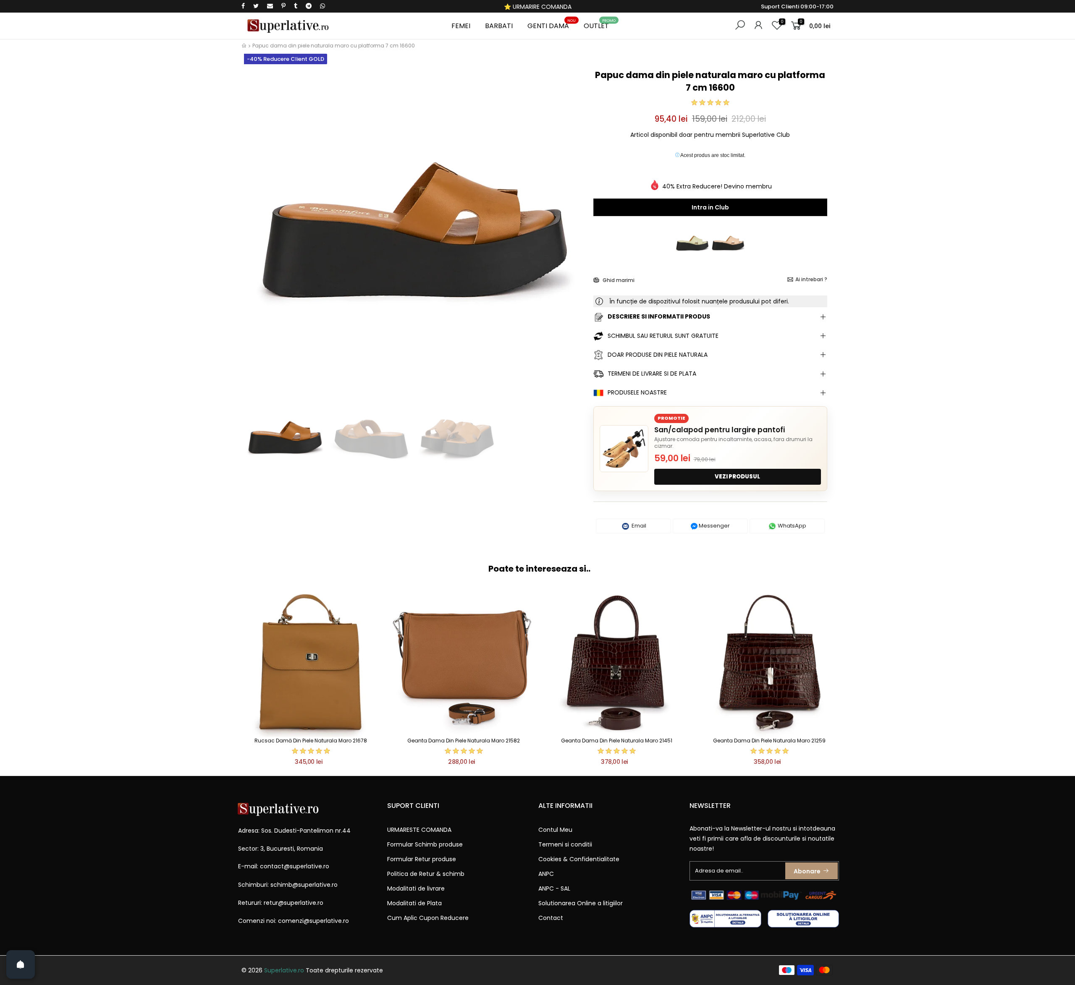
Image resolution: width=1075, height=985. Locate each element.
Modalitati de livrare (416, 888)
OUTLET (600, 24)
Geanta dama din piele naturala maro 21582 (463, 740)
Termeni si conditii (565, 844)
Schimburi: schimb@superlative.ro (288, 884)
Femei (460, 26)
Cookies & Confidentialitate (578, 859)
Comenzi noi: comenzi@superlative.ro (293, 921)
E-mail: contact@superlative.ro (283, 866)
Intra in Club (710, 207)
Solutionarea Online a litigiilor (580, 903)
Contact (550, 918)
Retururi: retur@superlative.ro (280, 903)
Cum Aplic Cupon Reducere (428, 918)
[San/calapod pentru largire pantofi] (624, 448)
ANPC (546, 874)
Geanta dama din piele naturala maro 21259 (769, 740)
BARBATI (499, 26)
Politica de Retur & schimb (425, 874)
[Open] (20, 964)
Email (638, 526)
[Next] (572, 230)
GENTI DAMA (551, 24)
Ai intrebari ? (811, 279)
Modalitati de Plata (414, 903)
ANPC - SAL (554, 888)
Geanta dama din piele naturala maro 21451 (616, 740)
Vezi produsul (737, 477)
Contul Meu (555, 830)
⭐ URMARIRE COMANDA (538, 7)
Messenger (713, 526)
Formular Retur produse (421, 859)
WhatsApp (791, 526)
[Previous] (255, 230)
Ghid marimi (618, 280)
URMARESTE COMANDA (419, 830)
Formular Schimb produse (425, 844)
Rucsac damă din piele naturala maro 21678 (310, 740)
